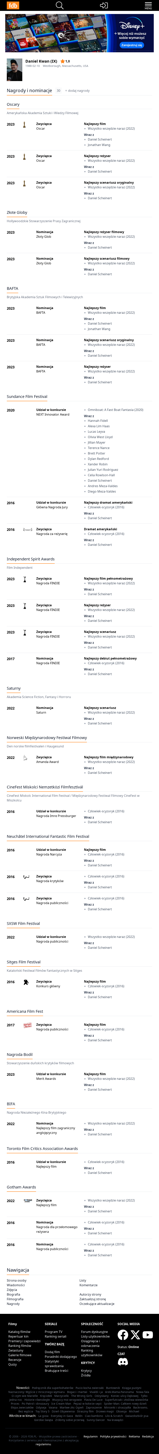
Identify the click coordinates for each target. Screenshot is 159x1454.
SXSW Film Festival (23, 923)
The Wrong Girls (81, 1396)
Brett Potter (96, 453)
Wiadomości (16, 1285)
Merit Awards (46, 1079)
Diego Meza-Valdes (102, 491)
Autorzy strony (90, 1294)
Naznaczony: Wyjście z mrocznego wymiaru (36, 1392)
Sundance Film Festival (27, 396)
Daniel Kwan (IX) (41, 61)
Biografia (13, 1294)
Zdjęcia (12, 1290)
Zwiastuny (15, 1350)
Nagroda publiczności (52, 903)
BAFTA (12, 288)
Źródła (86, 1375)
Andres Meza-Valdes (103, 486)
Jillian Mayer (96, 442)
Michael (134, 1411)
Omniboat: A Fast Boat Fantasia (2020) (115, 410)
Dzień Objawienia (63, 1411)
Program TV (53, 1332)
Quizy (12, 1364)
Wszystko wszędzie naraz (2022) (111, 128)
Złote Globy (17, 212)
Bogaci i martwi (77, 1392)
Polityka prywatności (113, 1436)
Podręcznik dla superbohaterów (52, 1388)
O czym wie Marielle (25, 1396)
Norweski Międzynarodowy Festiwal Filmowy (47, 737)
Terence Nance (99, 448)
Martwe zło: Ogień (72, 1407)
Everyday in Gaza (62, 1416)
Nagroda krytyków (50, 881)
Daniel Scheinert (100, 139)
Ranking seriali (55, 1336)
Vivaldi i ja (96, 1392)
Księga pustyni (131, 1388)
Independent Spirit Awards (31, 559)
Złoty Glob (43, 236)
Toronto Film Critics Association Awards (42, 1148)
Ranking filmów (19, 1346)
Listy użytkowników (95, 1336)
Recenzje (14, 1360)
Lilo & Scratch (114, 1416)
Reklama (134, 1436)
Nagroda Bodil (20, 1054)
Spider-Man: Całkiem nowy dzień (125, 1403)
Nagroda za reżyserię (51, 534)
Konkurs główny (48, 986)
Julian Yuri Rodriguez (103, 469)
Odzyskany (102, 1396)
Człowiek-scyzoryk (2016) (106, 507)
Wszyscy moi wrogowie (67, 1400)
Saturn (41, 712)
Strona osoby (16, 1280)
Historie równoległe (37, 1400)
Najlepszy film (46, 1166)
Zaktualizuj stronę (93, 1299)
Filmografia (15, 1299)
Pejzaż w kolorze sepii (87, 1403)
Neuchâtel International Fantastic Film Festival (48, 836)
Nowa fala (142, 1392)
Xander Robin (98, 464)
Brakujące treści (56, 1370)
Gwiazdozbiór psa (136, 1416)
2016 (11, 503)
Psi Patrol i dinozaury (35, 1403)
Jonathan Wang (99, 145)
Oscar (40, 128)
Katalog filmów (19, 1332)
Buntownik (113, 1388)
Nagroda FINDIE (48, 583)
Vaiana (53, 1407)
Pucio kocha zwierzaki (90, 1388)
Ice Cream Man (61, 1403)
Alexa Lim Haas (99, 426)
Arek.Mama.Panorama (119, 1392)
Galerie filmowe (19, 1355)
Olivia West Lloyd (100, 437)
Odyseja (41, 1407)
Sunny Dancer (96, 1420)
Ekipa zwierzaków (22, 1407)
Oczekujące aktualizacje (97, 1304)
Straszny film (85, 1411)
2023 (11, 124)
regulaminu (43, 1444)
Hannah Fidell (98, 421)
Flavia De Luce (93, 1400)
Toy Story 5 (42, 1411)
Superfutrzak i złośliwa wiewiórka (126, 1400)
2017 (11, 658)
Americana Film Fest (25, 1011)
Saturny (14, 688)
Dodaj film (52, 1352)
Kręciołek (46, 1396)
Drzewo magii (105, 1411)
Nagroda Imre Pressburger (56, 816)
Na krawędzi (115, 1420)
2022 (11, 708)
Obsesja (121, 1411)
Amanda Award (47, 762)
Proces (15, 1403)
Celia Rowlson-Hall (101, 475)
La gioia (43, 1416)
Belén (79, 1416)
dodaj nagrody (79, 90)
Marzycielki (61, 1396)
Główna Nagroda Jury (52, 507)
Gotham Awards (21, 1187)
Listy (83, 1280)
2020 (11, 410)
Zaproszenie (94, 1407)
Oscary (13, 104)
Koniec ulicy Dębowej (124, 1396)
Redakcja (148, 1436)
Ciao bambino (94, 1416)
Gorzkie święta (43, 1420)
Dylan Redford (98, 459)
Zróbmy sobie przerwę (69, 1420)
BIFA (11, 1103)
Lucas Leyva (96, 431)
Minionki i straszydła (117, 1407)
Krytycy (86, 1370)
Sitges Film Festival (24, 962)
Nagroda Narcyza (49, 854)
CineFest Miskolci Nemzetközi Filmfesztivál (45, 787)
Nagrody (13, 1304)
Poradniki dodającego (61, 1356)
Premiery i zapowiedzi (24, 1341)
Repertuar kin (18, 1336)
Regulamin (91, 1436)
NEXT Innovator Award (52, 414)
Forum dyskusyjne (94, 1332)
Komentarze (89, 1285)
